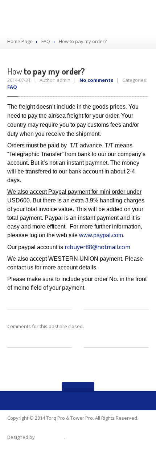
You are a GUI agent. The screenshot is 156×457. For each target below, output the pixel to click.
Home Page (20, 41)
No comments (96, 80)
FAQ (45, 41)
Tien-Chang (50, 437)
